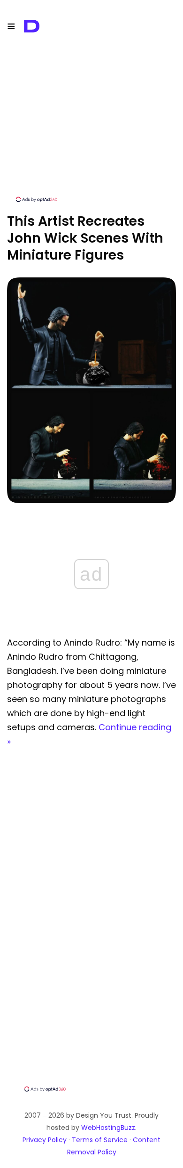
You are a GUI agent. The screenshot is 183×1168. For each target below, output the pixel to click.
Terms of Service (100, 1139)
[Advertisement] (91, 129)
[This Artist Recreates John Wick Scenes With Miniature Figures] (91, 500)
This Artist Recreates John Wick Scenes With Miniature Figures (85, 238)
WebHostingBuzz (108, 1127)
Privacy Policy (45, 1139)
